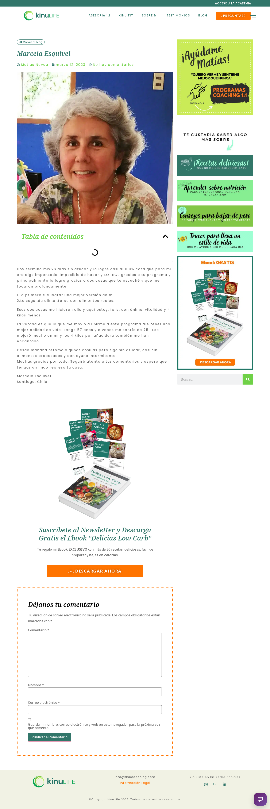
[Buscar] (248, 379)
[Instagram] (206, 784)
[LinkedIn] (224, 784)
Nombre (36, 685)
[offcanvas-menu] (253, 15)
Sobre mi (150, 15)
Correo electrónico (44, 702)
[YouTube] (215, 784)
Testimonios (178, 15)
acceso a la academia (233, 3)
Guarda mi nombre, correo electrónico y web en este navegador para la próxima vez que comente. (94, 726)
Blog (203, 15)
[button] (165, 236)
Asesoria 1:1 (99, 15)
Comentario (38, 630)
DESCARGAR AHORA (98, 571)
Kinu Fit (126, 15)
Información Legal (135, 783)
